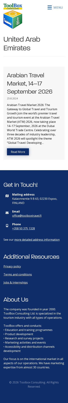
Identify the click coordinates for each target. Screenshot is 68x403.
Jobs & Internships (15, 282)
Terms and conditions (17, 274)
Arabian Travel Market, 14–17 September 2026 (29, 83)
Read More (20, 152)
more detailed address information (37, 240)
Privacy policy (12, 266)
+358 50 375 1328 (23, 228)
